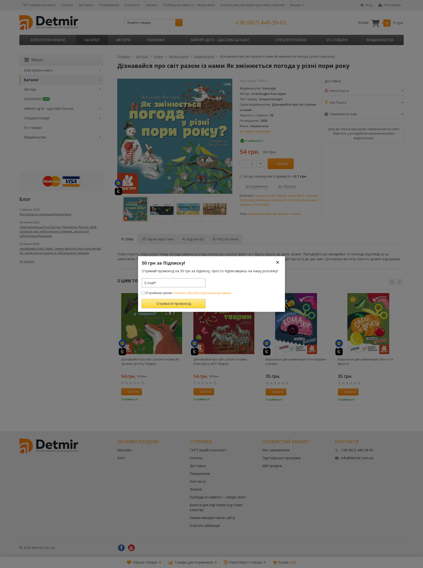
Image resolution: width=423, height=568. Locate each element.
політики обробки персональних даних (202, 293)
